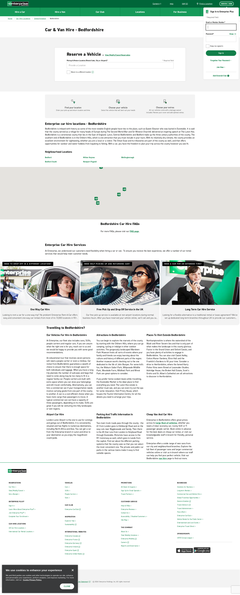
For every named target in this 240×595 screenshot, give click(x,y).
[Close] (72, 570)
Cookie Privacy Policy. (32, 580)
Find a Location (205, 3)
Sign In (221, 53)
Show (231, 34)
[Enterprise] (18, 3)
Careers (158, 4)
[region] (40, 579)
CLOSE (67, 586)
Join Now (220, 67)
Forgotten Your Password (220, 60)
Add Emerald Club (220, 75)
